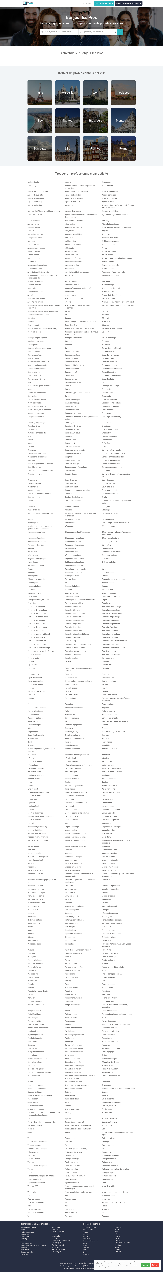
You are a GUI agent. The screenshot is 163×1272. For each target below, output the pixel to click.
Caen (85, 1243)
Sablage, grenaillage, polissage (39, 1095)
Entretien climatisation (36, 655)
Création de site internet (74, 497)
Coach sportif (107, 440)
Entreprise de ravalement (37, 627)
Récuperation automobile (111, 1048)
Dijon (85, 1245)
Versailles (118, 1252)
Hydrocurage (107, 742)
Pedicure (68, 957)
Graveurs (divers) (71, 732)
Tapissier (68, 1142)
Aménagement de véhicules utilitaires (116, 227)
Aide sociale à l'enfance (74, 221)
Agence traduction (34, 205)
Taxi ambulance (108, 1145)
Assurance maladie (34, 281)
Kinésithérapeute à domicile (38, 792)
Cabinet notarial (108, 379)
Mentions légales (90, 1266)
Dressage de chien (72, 576)
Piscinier (30, 984)
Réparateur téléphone (35, 1069)
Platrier (30, 994)
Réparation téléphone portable (39, 1072)
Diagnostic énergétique (36, 559)
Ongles (30, 930)
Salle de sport (32, 1099)
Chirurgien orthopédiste (36, 433)
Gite (29, 728)
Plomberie (106, 994)
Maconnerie (106, 823)
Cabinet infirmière (71, 372)
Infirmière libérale (71, 762)
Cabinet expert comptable (112, 369)
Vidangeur (106, 1199)
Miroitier (105, 903)
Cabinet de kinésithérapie (74, 365)
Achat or (68, 182)
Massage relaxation (109, 853)
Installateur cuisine (34, 772)
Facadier (30, 688)
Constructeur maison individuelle (40, 470)
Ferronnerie (31, 695)
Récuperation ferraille (35, 1052)
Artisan (104, 248)
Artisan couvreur (71, 251)
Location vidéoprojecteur (111, 820)
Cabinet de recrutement (36, 369)
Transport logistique (109, 1172)
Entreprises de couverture (111, 644)
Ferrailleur (106, 691)
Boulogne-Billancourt (90, 1241)
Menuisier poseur (108, 896)
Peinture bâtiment (34, 967)
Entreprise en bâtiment (36, 631)
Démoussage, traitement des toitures (116, 523)
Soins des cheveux (34, 1125)
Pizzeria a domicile (72, 987)
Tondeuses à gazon (72, 1162)
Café (29, 382)
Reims (117, 1238)
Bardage (68, 318)
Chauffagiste (70, 422)
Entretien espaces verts (111, 655)
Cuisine (30, 500)
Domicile (30, 569)
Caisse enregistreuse (73, 382)
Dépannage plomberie (110, 538)
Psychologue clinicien (110, 1031)
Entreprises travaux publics (75, 651)
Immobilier (106, 745)
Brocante (68, 345)
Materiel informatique (73, 857)
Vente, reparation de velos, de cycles (116, 1192)
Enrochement (107, 603)
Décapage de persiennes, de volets (40, 513)
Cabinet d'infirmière (109, 362)
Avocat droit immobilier (74, 298)
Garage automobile (109, 714)
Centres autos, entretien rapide (39, 410)
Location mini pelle (109, 816)
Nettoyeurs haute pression (112, 923)
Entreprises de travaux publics (113, 648)
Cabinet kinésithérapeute (111, 375)
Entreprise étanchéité (110, 631)
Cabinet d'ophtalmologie (37, 365)
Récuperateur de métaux (74, 1048)
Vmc (66, 1206)
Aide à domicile (33, 221)
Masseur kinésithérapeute (37, 857)
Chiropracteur (32, 429)
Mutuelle (30, 913)
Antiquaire (106, 234)
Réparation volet (33, 1076)
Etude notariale (33, 674)
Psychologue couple (35, 1035)
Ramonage (69, 1041)
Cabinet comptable (34, 355)
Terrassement (107, 1152)
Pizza (67, 984)
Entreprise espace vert (73, 631)
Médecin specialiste (72, 870)
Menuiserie (69, 886)
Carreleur (68, 389)
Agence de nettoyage (110, 191)
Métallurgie (106, 899)
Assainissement (108, 262)
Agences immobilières (110, 211)
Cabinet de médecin (109, 365)
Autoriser (145, 1265)
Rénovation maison (72, 1059)
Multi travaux (32, 910)
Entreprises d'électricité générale (114, 641)
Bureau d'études (33, 351)
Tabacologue (70, 1138)
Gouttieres (69, 728)
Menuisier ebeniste (72, 896)
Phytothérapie (32, 981)
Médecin (30, 863)
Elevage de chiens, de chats (38, 600)
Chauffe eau (106, 422)
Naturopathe (69, 913)
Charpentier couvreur (35, 417)
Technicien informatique (36, 1148)
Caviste (67, 396)
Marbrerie (68, 850)
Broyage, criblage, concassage (39, 348)
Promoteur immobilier (73, 1028)
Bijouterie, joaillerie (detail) (112, 328)
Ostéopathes (70, 944)
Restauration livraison (73, 1089)
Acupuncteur (107, 182)
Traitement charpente (110, 1162)
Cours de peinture (34, 483)
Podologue (69, 1001)
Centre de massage (72, 403)
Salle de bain (107, 1095)
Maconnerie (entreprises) (37, 827)
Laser (104, 796)
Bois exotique (107, 332)
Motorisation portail (109, 906)
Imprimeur (106, 755)
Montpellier (118, 1227)
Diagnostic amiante (109, 555)
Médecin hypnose (34, 867)
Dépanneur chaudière (35, 545)
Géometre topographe (73, 725)
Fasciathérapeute (71, 688)
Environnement (108, 658)
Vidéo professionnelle (35, 1202)
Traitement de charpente (36, 1166)
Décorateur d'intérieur (110, 513)
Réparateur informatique (74, 1065)
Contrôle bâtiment (34, 474)
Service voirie (107, 1109)
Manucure (106, 846)
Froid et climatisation (35, 711)
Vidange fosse (70, 1199)
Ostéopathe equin (34, 944)
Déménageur (32, 523)
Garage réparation (72, 718)
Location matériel (71, 816)
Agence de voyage (109, 195)
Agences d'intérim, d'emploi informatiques (43, 211)
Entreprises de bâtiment (36, 644)
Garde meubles (33, 721)
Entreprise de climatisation (75, 613)
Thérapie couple (33, 1159)
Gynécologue (32, 738)
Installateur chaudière (35, 768)
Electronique (32, 596)
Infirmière (105, 758)
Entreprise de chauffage (36, 613)
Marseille (86, 1254)
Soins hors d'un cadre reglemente (78, 1125)
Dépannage (69, 526)
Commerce (31, 450)
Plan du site (82, 1263)
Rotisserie (68, 1092)
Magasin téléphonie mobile (75, 833)
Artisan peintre (107, 255)
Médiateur (106, 880)
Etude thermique (71, 674)
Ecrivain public (33, 583)
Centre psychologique (110, 406)
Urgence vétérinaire (72, 1183)
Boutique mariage (109, 338)
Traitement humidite (110, 1166)
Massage (68, 853)
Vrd (103, 1213)
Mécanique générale (110, 860)
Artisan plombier (33, 258)
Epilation (105, 661)
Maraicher (31, 850)
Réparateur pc (107, 1065)
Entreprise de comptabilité (112, 613)
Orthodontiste (70, 937)
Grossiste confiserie (72, 735)
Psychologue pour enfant (74, 1035)
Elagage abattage (34, 586)
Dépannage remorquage (36, 541)
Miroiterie (68, 903)
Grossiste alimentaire (35, 735)
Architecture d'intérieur (73, 245)
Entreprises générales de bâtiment (40, 651)
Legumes (31, 803)
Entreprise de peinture (110, 620)
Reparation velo (108, 1072)
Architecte (31, 241)
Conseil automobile (72, 460)
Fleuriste (30, 698)
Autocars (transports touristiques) (78, 288)
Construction (70, 470)
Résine (30, 1082)
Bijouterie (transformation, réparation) (42, 328)
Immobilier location (72, 749)
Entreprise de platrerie (73, 624)
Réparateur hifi (33, 1065)
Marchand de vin (34, 853)
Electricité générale (72, 593)
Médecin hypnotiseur (73, 867)
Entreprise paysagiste (73, 637)
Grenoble (86, 1247)
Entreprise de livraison (36, 620)
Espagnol (68, 665)
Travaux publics (71, 1179)
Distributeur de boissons (74, 565)
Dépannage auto (108, 526)
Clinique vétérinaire (109, 436)
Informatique (32, 765)
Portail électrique (34, 1014)
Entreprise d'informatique (37, 610)
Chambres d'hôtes (72, 410)
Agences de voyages (73, 211)
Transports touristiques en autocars (41, 1176)
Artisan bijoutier (33, 251)
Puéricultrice (69, 1038)
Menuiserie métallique (36, 893)
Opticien (30, 934)
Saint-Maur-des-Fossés (122, 1243)
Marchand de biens (109, 850)
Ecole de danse (70, 579)
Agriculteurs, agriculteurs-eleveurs (115, 215)
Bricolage (105, 341)
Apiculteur (69, 238)
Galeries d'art (70, 714)
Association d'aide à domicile (113, 272)
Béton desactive (71, 325)
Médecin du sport (108, 863)
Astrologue (106, 281)
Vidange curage (33, 1199)
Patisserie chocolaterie (110, 953)
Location (30, 810)
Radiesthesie (107, 1038)
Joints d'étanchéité (109, 786)
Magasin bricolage (72, 827)
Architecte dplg (70, 241)
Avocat (30, 295)
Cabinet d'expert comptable (38, 362)
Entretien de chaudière (73, 655)
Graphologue (32, 732)
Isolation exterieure (72, 779)
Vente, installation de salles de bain (78, 1192)
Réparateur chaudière (73, 1062)
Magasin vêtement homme (75, 837)
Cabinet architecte (72, 351)
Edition (67, 583)
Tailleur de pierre (108, 1138)
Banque (105, 311)
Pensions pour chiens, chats (113, 967)
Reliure (104, 1055)
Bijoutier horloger (34, 332)
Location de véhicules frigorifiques (40, 816)
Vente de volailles (108, 1186)
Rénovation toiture (34, 1062)
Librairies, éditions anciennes (76, 803)
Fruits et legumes (108, 711)
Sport (29, 1132)
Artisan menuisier (71, 255)
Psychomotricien (108, 1035)
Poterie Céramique (109, 1021)
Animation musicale (35, 234)
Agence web (69, 205)
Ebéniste (105, 576)
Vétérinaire (69, 1196)
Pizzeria (30, 987)
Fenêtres (105, 688)
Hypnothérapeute (71, 745)
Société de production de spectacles (41, 1122)
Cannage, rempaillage (110, 386)
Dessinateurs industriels (111, 552)
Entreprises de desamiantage (38, 648)
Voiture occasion (34, 1209)
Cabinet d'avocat (71, 358)
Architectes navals (34, 245)
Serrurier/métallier (109, 1106)
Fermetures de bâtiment (36, 691)
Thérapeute (69, 1155)
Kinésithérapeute (108, 789)
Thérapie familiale (109, 1159)
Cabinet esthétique (72, 369)
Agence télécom (108, 202)
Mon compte (87, 3)
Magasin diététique (34, 830)
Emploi (104, 600)
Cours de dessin (108, 480)
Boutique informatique (73, 338)
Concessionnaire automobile (113, 457)
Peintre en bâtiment (35, 963)
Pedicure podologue (109, 957)
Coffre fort (106, 443)
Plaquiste (68, 991)
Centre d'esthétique (72, 399)
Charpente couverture (35, 413)
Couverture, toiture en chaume (39, 494)
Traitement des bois (72, 1166)
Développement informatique (76, 555)
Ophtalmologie (70, 930)
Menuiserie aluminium (36, 889)
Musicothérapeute (72, 910)
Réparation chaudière (110, 1069)
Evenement (106, 674)
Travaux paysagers (34, 1179)
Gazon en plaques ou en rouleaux (115, 721)
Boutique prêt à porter (35, 341)
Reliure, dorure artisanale (37, 1059)
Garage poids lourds (35, 718)
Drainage (31, 572)
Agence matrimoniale (73, 202)
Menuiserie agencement (111, 886)
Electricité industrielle (110, 593)
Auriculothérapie (108, 285)
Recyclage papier (108, 1052)
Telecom (105, 1148)
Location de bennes (35, 813)
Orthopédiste (32, 940)
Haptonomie (106, 738)
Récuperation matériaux (74, 1052)
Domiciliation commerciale (75, 569)
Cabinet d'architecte (72, 355)
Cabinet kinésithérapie (36, 379)
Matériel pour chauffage (36, 860)
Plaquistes (106, 991)
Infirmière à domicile (35, 762)
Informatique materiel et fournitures (78, 765)
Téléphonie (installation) (74, 1152)
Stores (67, 1132)
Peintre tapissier (71, 963)
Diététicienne (32, 562)
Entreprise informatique (111, 634)
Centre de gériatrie (34, 403)
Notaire (30, 927)
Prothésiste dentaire (109, 1028)
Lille (84, 1250)
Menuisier (105, 893)
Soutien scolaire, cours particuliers (78, 1129)
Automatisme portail (35, 292)
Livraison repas (108, 806)
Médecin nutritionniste (110, 867)
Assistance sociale (72, 265)
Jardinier (105, 782)
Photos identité (33, 977)
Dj (102, 565)
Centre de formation (109, 399)
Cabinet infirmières (109, 372)
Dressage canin (108, 572)
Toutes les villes (89, 1227)
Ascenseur (31, 262)
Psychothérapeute (34, 1038)
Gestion (105, 725)
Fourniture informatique (36, 708)
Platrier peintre (70, 994)
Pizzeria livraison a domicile (38, 991)
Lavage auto (32, 799)
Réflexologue (32, 1055)
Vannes (117, 1249)
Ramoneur (31, 1045)
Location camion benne (111, 810)
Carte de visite (107, 393)
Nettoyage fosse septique (112, 920)
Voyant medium (71, 1213)
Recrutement (32, 1048)
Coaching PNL (70, 443)
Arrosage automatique (36, 248)
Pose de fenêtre (71, 1017)
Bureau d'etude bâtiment (111, 348)
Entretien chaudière (109, 651)
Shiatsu (30, 1118)
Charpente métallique (73, 413)
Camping (105, 382)
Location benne (71, 810)
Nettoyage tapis (33, 923)
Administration (107, 186)
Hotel (29, 742)
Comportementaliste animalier (113, 453)
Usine (104, 1183)
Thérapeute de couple (110, 1155)
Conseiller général (34, 467)
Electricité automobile (35, 593)
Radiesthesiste (33, 1041)
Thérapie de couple (72, 1159)
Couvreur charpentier (110, 494)
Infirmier (30, 758)
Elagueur (105, 586)
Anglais (105, 231)
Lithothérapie (107, 803)
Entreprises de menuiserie (75, 648)
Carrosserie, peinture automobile (77, 393)
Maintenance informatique (75, 840)
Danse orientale (33, 510)
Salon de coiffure (108, 1099)
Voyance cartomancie (35, 1213)
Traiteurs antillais (71, 1169)
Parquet (30, 950)
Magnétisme (107, 837)
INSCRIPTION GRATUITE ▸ (104, 3)
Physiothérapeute (71, 977)
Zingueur (105, 1216)
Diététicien (106, 559)
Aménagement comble (73, 227)
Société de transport (109, 1122)
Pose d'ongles (32, 1017)
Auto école (31, 288)
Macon (67, 823)
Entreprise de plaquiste (36, 624)
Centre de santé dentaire (111, 403)
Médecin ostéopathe (35, 870)
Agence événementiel (35, 198)
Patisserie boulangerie (73, 953)
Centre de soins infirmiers (37, 406)
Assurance (69, 275)
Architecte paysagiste (110, 241)
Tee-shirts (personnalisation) (76, 1148)
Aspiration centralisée (73, 262)
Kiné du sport (32, 789)
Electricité (68, 589)
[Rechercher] (120, 32)
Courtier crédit (32, 487)
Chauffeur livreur (34, 426)
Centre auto (106, 396)
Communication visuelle (111, 450)
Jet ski (30, 786)
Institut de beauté (71, 775)
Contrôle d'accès (71, 474)
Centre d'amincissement (36, 399)
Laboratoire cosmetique (111, 792)
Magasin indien (71, 830)
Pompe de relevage (72, 1005)
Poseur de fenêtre (34, 1021)
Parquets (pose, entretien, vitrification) (79, 950)
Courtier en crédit (71, 487)
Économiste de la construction (113, 579)
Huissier (68, 742)
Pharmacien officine (72, 970)
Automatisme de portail (111, 288)
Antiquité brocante (34, 238)
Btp (66, 348)
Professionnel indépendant (37, 1028)
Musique (105, 910)
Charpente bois (108, 410)
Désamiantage (70, 548)
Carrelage (31, 389)
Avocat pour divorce (35, 302)
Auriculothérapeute (72, 285)
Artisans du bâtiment (73, 258)
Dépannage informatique (74, 538)
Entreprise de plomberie (111, 624)
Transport (31, 1172)
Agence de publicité (35, 195)
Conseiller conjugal (72, 464)
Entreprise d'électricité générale (114, 607)
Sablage (105, 1092)
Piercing (68, 981)
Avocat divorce (70, 295)
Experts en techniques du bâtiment (78, 681)
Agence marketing (34, 202)
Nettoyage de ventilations (74, 920)
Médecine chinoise (109, 870)
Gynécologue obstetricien (74, 738)
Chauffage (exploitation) (111, 417)
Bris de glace (32, 345)
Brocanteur (106, 345)
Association (69, 269)
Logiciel (30, 823)
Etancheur (31, 668)
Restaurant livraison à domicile (77, 1085)
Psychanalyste (33, 1031)
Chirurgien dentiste (72, 429)
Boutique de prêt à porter (37, 338)
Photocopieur (32, 974)
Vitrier (29, 1206)
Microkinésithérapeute (36, 903)
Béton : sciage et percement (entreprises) (80, 321)
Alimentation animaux (110, 224)
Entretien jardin (33, 658)
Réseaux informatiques (111, 1076)
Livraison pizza (71, 806)
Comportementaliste (73, 453)
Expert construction (35, 681)
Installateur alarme (109, 765)
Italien (29, 782)
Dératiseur (31, 548)
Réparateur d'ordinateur (111, 1062)
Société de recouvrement (74, 1122)
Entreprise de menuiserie (74, 620)
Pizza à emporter (108, 984)
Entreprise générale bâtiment (38, 634)
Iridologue (106, 775)
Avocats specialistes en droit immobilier (43, 311)
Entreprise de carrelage (111, 610)
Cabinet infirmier (33, 372)
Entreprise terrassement (36, 641)
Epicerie (68, 661)
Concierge (31, 460)
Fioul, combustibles (109, 695)
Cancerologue (70, 386)
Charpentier (106, 413)
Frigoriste (105, 708)
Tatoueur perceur (34, 1145)
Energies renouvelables (74, 603)
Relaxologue (69, 1055)
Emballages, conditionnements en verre (80, 600)
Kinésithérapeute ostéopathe (76, 792)
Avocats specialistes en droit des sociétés (118, 305)
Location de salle (108, 813)
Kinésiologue (70, 789)
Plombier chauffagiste (73, 998)
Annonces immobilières (74, 234)
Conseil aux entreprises (111, 460)
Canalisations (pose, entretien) (39, 386)
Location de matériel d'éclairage (77, 813)
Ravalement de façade (73, 1045)
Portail (67, 1011)
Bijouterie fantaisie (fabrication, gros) (79, 328)
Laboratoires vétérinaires (74, 796)
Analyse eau (69, 231)
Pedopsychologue (34, 960)
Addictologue (32, 186)
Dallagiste (106, 506)
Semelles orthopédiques (111, 1102)
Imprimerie (31, 755)
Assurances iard (71, 281)
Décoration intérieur (72, 519)
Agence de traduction (73, 195)
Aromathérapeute (108, 245)
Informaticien (107, 762)
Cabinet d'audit (33, 358)
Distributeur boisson (110, 562)
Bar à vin (105, 315)
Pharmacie (31, 970)
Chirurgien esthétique (110, 429)
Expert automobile (34, 678)
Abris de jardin (33, 182)
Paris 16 (117, 1236)
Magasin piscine (108, 830)
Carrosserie (106, 389)
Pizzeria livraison (108, 987)
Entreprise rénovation (110, 637)
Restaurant (106, 1082)
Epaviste (30, 661)
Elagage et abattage (72, 586)
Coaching (31, 443)
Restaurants (106, 1085)
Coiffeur (30, 446)
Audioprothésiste (34, 285)
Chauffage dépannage (36, 422)
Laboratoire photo (34, 796)
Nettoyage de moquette (111, 917)
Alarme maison (33, 224)
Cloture (30, 440)
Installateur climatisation (111, 768)
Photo (104, 970)
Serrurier (68, 1106)
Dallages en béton (72, 506)
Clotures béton (70, 440)
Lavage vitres (70, 799)
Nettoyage (31, 917)
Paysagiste (31, 957)
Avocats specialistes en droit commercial (118, 302)
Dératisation (106, 545)
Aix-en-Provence (88, 1230)
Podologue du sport (109, 1001)
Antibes (85, 1236)
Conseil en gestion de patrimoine (40, 464)
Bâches (67, 311)
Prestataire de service (35, 1024)
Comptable (69, 457)
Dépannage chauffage (36, 532)
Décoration (31, 519)
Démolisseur (69, 523)
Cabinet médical (71, 379)
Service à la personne (35, 1109)
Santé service (32, 1102)
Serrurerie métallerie (35, 1106)
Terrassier (31, 1155)
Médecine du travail (35, 874)
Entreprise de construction (37, 617)
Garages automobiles (110, 718)
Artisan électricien (109, 251)
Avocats (68, 302)
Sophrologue (107, 1125)
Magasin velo (107, 833)
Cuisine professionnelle (74, 500)
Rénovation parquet (109, 1059)
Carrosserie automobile (36, 393)
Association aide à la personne (77, 272)
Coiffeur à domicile (72, 446)
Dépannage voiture (109, 541)
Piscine (104, 981)
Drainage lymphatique (73, 572)
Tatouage (105, 1142)
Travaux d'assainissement (75, 1176)
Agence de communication (37, 191)
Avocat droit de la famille (111, 295)
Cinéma (30, 436)
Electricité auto (107, 589)
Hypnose (30, 745)
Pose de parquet (108, 1017)
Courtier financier (108, 487)
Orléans (117, 1234)
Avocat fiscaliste (108, 298)
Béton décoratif (33, 325)
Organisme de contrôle (73, 934)
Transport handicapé (73, 1172)
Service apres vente (72, 1109)
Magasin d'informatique (111, 827)
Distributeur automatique (74, 562)
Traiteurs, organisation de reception (115, 1169)
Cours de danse (71, 480)
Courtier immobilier (34, 490)
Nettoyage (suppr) (72, 917)
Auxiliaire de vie (108, 292)
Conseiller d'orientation (111, 464)
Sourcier (30, 1129)
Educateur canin (108, 583)
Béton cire (106, 321)
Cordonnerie (32, 480)
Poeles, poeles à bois (35, 1005)
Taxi (66, 1145)
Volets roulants (70, 1209)
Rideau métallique (34, 1092)
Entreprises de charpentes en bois (78, 644)
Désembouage (107, 548)
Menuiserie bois (71, 889)
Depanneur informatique (74, 545)
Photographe (70, 974)
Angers (85, 1232)
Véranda (30, 1196)
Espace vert (31, 665)
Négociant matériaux (110, 913)
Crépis (104, 497)
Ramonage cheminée (110, 1041)
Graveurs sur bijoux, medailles (113, 732)
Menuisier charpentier (35, 896)
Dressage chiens (33, 576)
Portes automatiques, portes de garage (117, 1014)
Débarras (68, 510)
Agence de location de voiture (76, 191)
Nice (116, 1232)
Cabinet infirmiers (34, 375)
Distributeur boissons (35, 565)
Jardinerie (68, 782)
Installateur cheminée (73, 768)
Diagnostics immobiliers (74, 559)
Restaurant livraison (35, 1085)
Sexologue (69, 1112)
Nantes (117, 1229)
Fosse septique (108, 704)
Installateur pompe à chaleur (113, 772)
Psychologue (70, 1031)
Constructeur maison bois (112, 467)
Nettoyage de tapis (34, 920)
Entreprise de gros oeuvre (74, 617)
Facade (105, 684)
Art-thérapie (69, 248)
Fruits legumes (33, 714)
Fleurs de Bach (70, 698)
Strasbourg (118, 1245)
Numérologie (70, 927)
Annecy (85, 1234)
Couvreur (68, 494)
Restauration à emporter (36, 1089)
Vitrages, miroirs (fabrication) (113, 1202)
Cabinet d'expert (108, 358)
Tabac (29, 1138)
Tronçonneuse (107, 1179)
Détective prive (33, 555)
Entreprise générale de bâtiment (77, 634)
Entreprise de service (73, 627)
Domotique (106, 569)
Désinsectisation (71, 552)
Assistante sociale (34, 269)
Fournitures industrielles (74, 708)
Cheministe (106, 426)
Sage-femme (70, 1095)
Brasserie (68, 341)
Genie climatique (34, 725)
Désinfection (32, 552)
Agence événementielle (73, 198)
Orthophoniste (70, 940)
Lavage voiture (107, 799)
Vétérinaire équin (108, 1196)
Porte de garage (71, 1014)
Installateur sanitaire (35, 775)
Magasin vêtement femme (37, 837)
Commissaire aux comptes (75, 450)
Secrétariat (69, 1102)
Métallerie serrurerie (35, 899)
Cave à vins (31, 396)
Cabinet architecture (109, 351)
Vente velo (31, 1192)
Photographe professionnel (112, 974)
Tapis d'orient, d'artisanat (37, 1142)
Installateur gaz (71, 772)
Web (29, 1216)
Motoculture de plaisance (74, 906)
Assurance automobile (110, 275)
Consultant (106, 470)
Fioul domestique (71, 695)
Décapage (106, 510)
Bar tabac (31, 318)
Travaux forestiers (109, 1176)
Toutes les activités (28, 1227)
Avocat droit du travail (36, 298)
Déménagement (108, 519)
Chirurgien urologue (72, 433)
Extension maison (109, 681)
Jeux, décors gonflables (74, 786)
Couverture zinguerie (110, 490)
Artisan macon (33, 255)
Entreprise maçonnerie (36, 637)
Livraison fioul (33, 806)
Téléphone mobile (34, 1152)
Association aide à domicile (38, 272)
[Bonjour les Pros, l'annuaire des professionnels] (28, 3)
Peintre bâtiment (108, 960)
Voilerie (105, 1206)
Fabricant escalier (72, 684)
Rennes (117, 1240)
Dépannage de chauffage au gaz (77, 532)
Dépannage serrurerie (73, 541)
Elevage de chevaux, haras (112, 596)
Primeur (68, 1024)
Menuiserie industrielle (110, 889)
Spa (103, 1129)
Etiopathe (105, 668)
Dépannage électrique (35, 538)
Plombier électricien (109, 998)
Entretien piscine (71, 658)
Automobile (69, 292)
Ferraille (68, 691)
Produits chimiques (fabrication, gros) (116, 1024)
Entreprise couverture (73, 607)
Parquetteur (106, 950)
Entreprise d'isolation (73, 610)
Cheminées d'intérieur (73, 426)
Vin (66, 1202)
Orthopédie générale (109, 937)
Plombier (30, 998)
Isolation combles (34, 779)
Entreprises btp (70, 641)
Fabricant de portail (35, 684)
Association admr (109, 269)
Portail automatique (109, 1011)
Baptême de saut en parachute (39, 315)
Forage (30, 704)
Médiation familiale (35, 886)
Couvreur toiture (33, 497)
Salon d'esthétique (72, 1099)
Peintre (67, 960)
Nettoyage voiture (71, 923)
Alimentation (70, 224)
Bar (66, 315)
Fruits (67, 711)
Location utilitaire (34, 820)
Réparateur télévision (73, 1069)
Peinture (105, 963)
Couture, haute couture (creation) (77, 490)
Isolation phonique (109, 779)
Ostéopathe (106, 940)
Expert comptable (108, 678)
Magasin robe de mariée (36, 833)
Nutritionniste (107, 927)
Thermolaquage (33, 1162)
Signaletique (69, 1118)
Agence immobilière (109, 198)
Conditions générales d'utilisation (71, 1266)
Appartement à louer (110, 238)
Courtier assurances (109, 483)
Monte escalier (33, 906)
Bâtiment (105, 318)
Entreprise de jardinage (111, 617)
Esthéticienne (107, 665)
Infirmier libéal (70, 758)
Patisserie (31, 953)
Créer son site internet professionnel (128, 3)
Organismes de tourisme (111, 934)
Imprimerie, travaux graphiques (77, 755)
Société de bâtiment (109, 1118)
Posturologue (70, 1021)
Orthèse (30, 937)
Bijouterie (105, 325)
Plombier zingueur (34, 1001)
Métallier (68, 899)
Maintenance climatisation (37, 840)
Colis (104, 446)
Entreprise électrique (110, 627)
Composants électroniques (37, 457)
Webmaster (69, 1216)
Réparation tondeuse (73, 1072)
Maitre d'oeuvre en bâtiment (75, 846)
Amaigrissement (33, 227)
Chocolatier (106, 433)
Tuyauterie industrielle (36, 1183)
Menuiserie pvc (70, 893)
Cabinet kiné (69, 375)
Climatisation (70, 436)
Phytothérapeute (108, 977)
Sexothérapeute (108, 1112)
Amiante (30, 231)
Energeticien (32, 603)
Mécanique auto (71, 860)
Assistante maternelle (110, 265)
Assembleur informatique (37, 265)
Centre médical (70, 406)
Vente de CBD (32, 1186)
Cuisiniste (31, 506)
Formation (69, 704)
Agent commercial (34, 215)
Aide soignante (107, 221)
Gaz (66, 721)
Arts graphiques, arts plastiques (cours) (117, 258)
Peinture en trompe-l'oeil (74, 967)
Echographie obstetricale (37, 579)
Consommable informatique (76, 467)
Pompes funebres (34, 1011)
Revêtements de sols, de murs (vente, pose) (118, 1089)
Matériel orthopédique (110, 857)
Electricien (31, 589)
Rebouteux (106, 1045)
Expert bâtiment (71, 678)
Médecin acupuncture (73, 863)
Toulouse (118, 1247)
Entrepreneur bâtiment (36, 607)
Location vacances (72, 820)
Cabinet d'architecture (110, 355)
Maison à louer (33, 846)
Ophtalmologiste (108, 930)
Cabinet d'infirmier (72, 362)
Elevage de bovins (72, 596)
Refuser (155, 1265)
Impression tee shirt (109, 749)
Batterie (30, 321)
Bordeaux (86, 1239)
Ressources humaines (73, 1082)
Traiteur (30, 1169)
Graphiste (105, 728)
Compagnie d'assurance (36, 453)
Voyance (105, 1209)
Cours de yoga (70, 483)
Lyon (84, 1252)
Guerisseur (106, 735)
